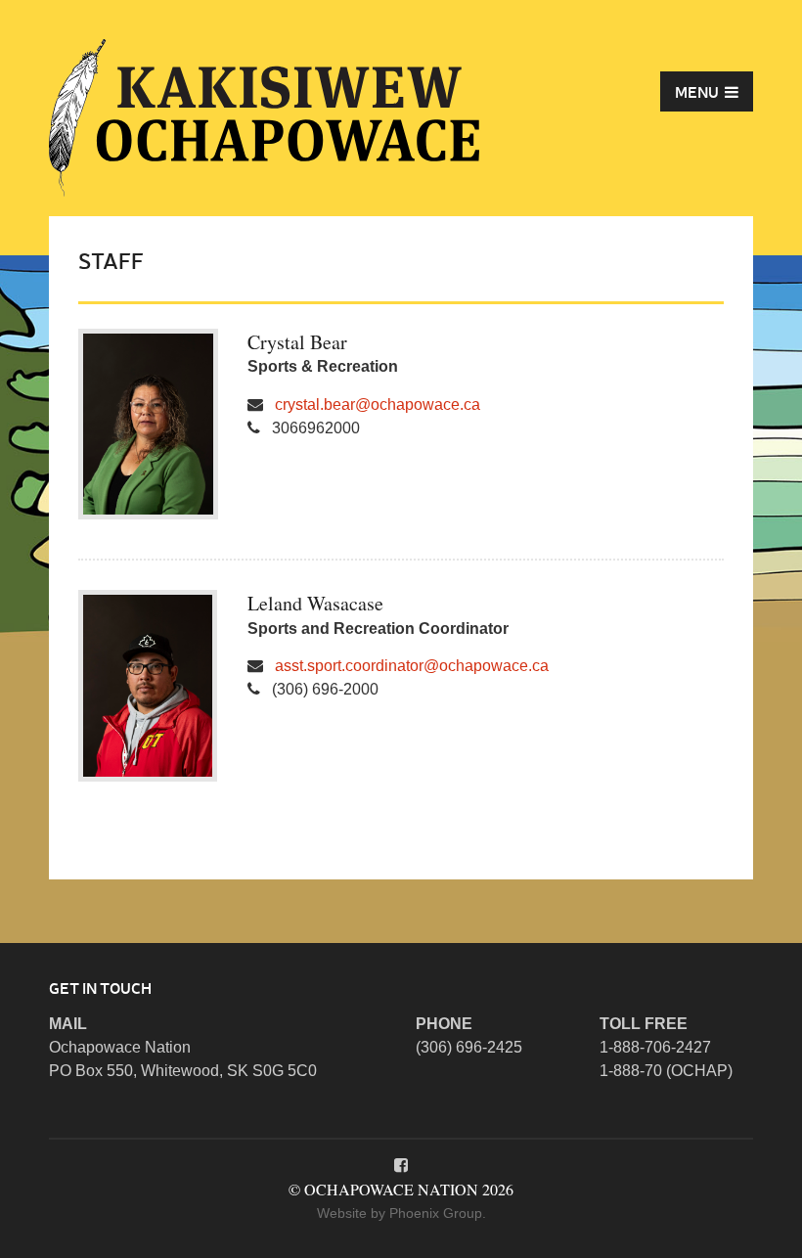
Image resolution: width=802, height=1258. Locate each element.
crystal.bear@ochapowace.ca (377, 404)
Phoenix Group (435, 1213)
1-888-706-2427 (655, 1047)
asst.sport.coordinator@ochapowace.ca (412, 665)
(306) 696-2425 (469, 1047)
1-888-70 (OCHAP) (666, 1070)
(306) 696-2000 (325, 689)
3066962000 (316, 428)
